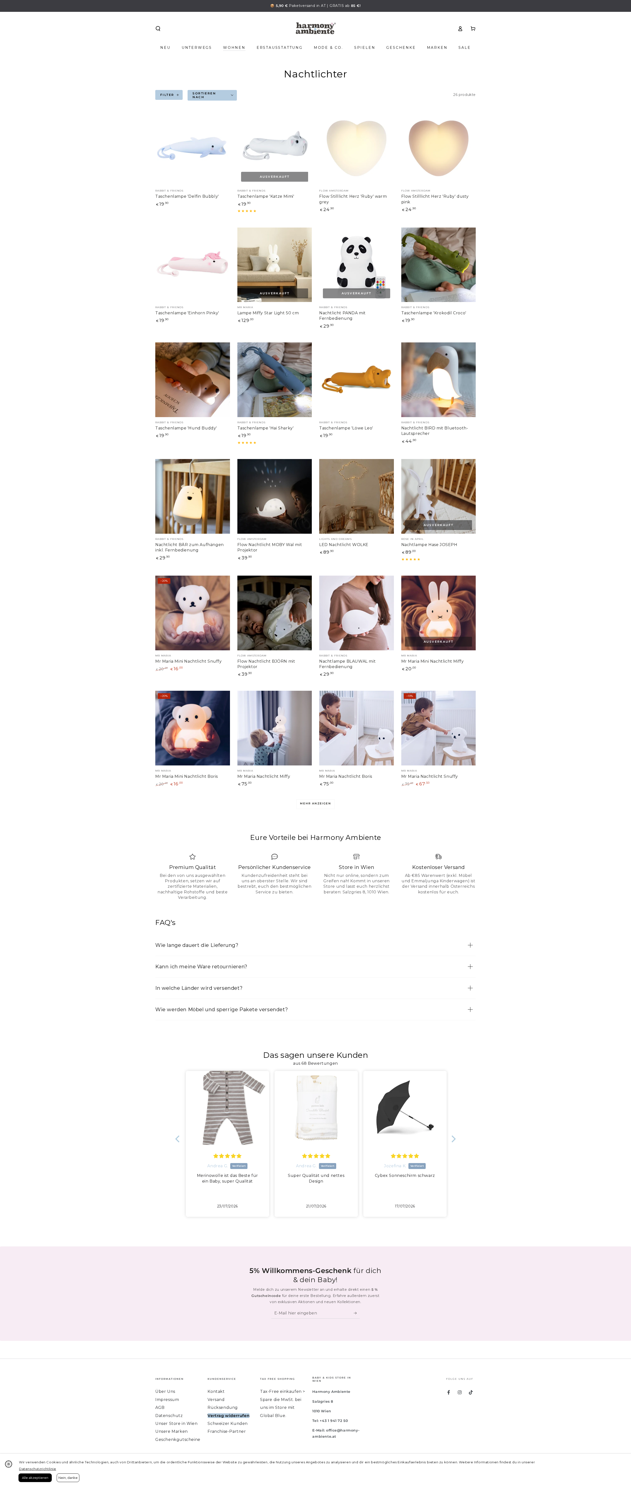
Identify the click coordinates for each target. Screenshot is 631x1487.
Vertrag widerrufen (228, 1415)
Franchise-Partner (227, 1431)
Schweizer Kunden (228, 1423)
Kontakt (216, 1391)
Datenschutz (169, 1415)
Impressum (167, 1399)
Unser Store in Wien (176, 1423)
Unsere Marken (171, 1431)
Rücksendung (223, 1407)
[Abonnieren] (357, 1313)
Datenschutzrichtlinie (37, 1469)
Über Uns (165, 1391)
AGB (160, 1407)
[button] (158, 28)
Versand (216, 1399)
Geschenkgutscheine (177, 1439)
